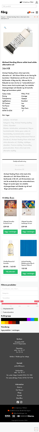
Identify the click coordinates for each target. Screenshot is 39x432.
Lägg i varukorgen (10, 232)
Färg (12, 123)
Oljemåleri (12, 125)
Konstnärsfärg (7, 134)
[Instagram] (21, 401)
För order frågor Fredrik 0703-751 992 (19, 375)
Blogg (19, 393)
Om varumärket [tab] (19, 165)
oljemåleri (6, 145)
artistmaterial (23, 128)
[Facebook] (18, 401)
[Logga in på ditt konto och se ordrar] (36, 2)
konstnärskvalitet (18, 134)
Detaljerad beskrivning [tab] (19, 161)
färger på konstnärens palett (13, 189)
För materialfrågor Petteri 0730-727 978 (19, 378)
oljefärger (27, 142)
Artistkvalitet (14, 128)
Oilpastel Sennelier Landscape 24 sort (26, 222)
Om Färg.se (19, 390)
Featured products (8, 312)
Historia (19, 387)
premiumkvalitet (8, 148)
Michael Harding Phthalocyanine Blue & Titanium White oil (27, 263)
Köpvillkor (19, 398)
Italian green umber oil (22, 131)
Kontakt (19, 395)
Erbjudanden (8, 309)
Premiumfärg (27, 145)
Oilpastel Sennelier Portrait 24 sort (8, 222)
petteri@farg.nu (19, 366)
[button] (5, 28)
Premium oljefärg (16, 145)
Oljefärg (20, 142)
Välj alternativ (10, 272)
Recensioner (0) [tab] (19, 169)
